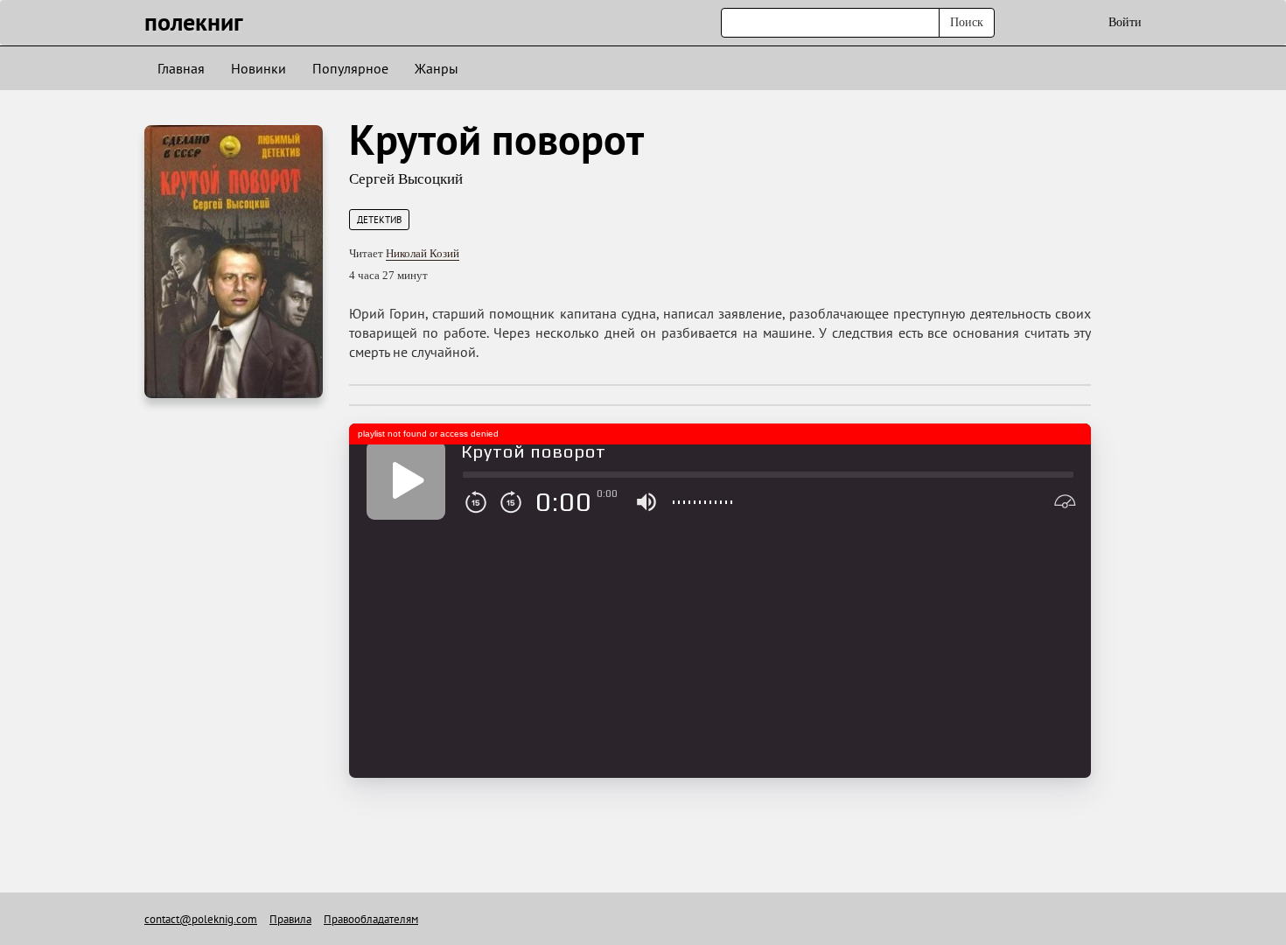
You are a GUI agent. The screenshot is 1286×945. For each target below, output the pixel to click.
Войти (1125, 22)
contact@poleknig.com (200, 919)
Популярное (350, 68)
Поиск (966, 22)
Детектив (379, 220)
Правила (290, 919)
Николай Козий (422, 253)
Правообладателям (371, 919)
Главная (181, 68)
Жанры (436, 68)
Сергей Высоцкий (406, 179)
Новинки (258, 68)
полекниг (193, 21)
